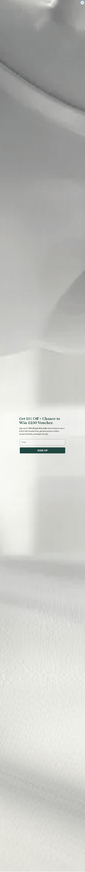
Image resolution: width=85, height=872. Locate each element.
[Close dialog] (82, 2)
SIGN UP (43, 450)
